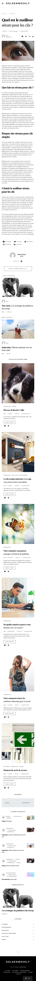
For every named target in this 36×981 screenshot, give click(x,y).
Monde (14, 406)
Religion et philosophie (20, 475)
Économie (6, 766)
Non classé (5, 936)
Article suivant (7, 317)
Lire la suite (9, 422)
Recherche (25, 802)
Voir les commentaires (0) (16, 268)
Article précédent (9, 275)
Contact (18, 974)
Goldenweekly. (23, 967)
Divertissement (11, 873)
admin (7, 35)
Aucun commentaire (13, 31)
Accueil (4, 13)
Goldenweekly (18, 3)
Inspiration (12, 13)
